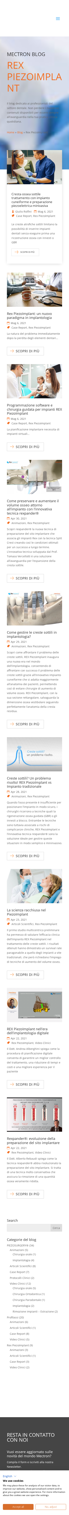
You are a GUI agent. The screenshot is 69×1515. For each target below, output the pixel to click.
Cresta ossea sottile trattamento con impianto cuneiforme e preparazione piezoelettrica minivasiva (32, 200)
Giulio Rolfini (23, 211)
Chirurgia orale (22, 1254)
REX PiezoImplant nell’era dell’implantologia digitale (28, 1031)
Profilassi (12, 1317)
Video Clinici (43, 1043)
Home (10, 132)
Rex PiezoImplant (44, 216)
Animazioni (19, 523)
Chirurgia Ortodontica (27, 1294)
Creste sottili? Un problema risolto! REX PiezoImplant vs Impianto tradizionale (29, 782)
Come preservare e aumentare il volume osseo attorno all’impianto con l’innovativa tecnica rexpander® (33, 507)
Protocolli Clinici (20, 1278)
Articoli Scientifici (23, 924)
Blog (20, 132)
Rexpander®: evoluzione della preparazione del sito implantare (33, 1140)
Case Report (24, 216)
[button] (9, 1476)
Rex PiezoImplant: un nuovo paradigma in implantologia (29, 315)
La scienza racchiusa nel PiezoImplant (26, 912)
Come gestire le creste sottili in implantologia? (32, 634)
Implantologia (21, 1260)
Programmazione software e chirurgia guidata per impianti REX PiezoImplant (34, 409)
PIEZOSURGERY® (18, 1245)
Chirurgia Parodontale (27, 1300)
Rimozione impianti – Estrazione (33, 1311)
